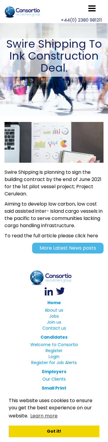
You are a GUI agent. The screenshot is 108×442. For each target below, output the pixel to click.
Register (54, 351)
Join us (54, 322)
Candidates (54, 337)
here (92, 235)
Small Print (54, 388)
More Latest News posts (68, 248)
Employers (54, 372)
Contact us (54, 328)
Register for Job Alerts (54, 363)
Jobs (54, 316)
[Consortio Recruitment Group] (54, 278)
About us (54, 310)
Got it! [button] (54, 431)
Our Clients (54, 379)
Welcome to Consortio (54, 345)
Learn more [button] (44, 415)
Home (54, 303)
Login (54, 357)
